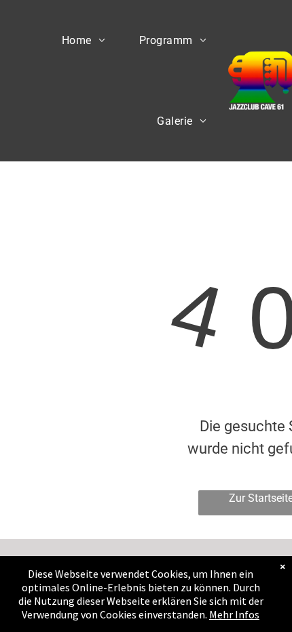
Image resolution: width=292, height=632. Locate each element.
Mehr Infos (234, 614)
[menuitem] (83, 40)
